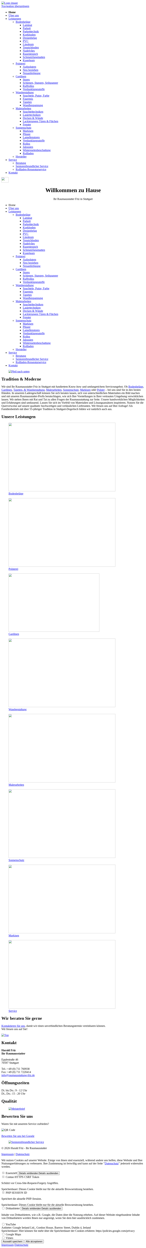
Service (13, 159)
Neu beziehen (30, 69)
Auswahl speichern (12, 1241)
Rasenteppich (30, 53)
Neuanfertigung (31, 73)
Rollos (26, 143)
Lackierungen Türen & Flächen (40, 121)
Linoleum (28, 44)
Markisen (28, 130)
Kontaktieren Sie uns (13, 1025)
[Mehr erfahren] (19, 371)
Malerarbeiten (23, 108)
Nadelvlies (29, 50)
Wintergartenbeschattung (37, 150)
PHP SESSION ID (16, 1192)
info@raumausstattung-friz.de (18, 1075)
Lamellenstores (31, 137)
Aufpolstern (29, 66)
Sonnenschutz (23, 127)
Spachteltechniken (33, 111)
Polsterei (20, 63)
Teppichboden (31, 47)
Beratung (21, 162)
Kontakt (13, 172)
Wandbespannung (33, 105)
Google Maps (13, 1234)
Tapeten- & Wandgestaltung (29, 389)
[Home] (9, 2)
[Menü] (5, 181)
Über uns (14, 15)
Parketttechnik (31, 31)
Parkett (27, 28)
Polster (101, 389)
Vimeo (9, 1237)
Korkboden (29, 34)
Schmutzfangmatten (34, 57)
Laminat (27, 25)
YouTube (11, 1224)
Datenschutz (23, 1154)
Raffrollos (28, 86)
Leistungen (15, 18)
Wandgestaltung (25, 92)
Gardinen (21, 76)
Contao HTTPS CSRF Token (22, 1176)
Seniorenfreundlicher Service (32, 166)
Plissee (26, 134)
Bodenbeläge (23, 21)
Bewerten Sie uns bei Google (17, 1136)
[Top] (5, 1035)
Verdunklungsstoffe (34, 89)
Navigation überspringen (15, 6)
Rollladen (28, 153)
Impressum (7, 1154)
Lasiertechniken (32, 114)
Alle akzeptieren (34, 1241)
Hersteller (21, 156)
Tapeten (27, 102)
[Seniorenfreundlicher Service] (26, 1142)
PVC (25, 41)
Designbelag (30, 37)
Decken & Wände (33, 118)
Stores (26, 79)
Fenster (27, 124)
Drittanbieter (13, 1208)
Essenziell (11, 1173)
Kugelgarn (29, 60)
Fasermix (28, 98)
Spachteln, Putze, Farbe (36, 95)
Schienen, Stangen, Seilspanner (40, 82)
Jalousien (28, 146)
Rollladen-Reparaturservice (31, 169)
